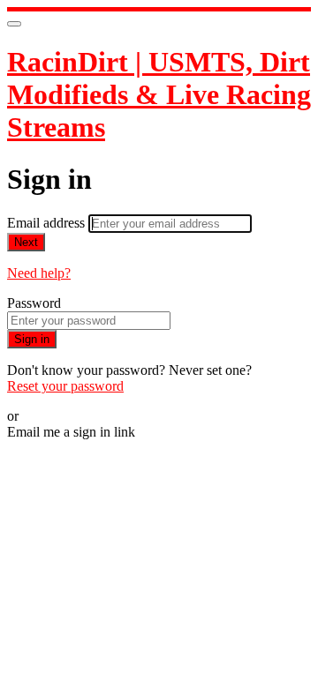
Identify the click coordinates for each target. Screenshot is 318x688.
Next (26, 242)
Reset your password (65, 385)
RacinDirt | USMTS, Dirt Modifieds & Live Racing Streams (159, 94)
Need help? (39, 272)
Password (34, 302)
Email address (47, 222)
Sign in (31, 339)
